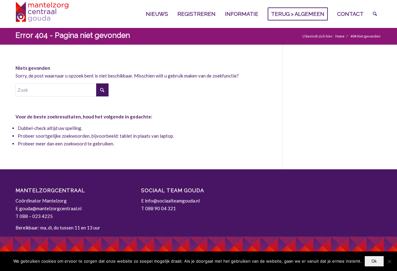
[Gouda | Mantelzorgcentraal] (62, 14)
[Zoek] (374, 14)
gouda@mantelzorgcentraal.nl (50, 208)
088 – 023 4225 (36, 216)
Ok (374, 261)
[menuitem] (157, 14)
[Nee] (389, 261)
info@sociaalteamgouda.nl (172, 200)
